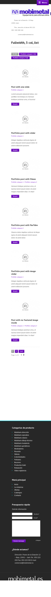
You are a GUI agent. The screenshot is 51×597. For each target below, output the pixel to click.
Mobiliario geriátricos (22, 446)
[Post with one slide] (25, 74)
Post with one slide (20, 87)
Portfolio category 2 (31, 182)
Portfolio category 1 (17, 90)
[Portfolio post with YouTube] (25, 212)
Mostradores (19, 449)
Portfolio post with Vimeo (23, 179)
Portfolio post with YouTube (24, 225)
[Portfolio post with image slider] (25, 258)
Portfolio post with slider (23, 133)
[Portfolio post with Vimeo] (25, 166)
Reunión (17, 451)
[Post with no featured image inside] (25, 307)
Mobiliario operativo (21, 435)
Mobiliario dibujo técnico (23, 441)
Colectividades (19, 457)
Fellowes (17, 460)
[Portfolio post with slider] (25, 120)
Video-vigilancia (20, 471)
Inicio (16, 484)
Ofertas (17, 490)
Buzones (17, 462)
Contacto (17, 495)
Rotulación (18, 468)
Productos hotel (20, 465)
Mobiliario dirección (21, 432)
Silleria (16, 454)
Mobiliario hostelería (21, 443)
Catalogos (18, 493)
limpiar (39, 540)
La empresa (18, 487)
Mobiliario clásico (20, 438)
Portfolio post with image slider (23, 272)
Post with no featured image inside (24, 321)
